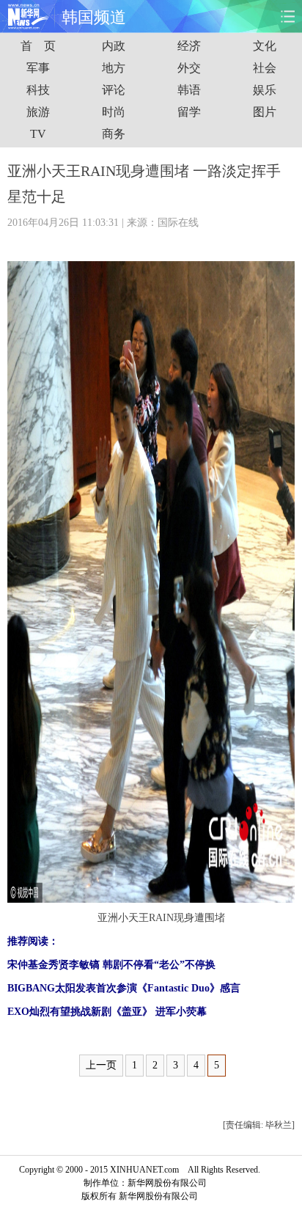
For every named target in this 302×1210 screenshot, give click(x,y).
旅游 (38, 112)
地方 (113, 68)
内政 (113, 46)
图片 (264, 112)
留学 (189, 112)
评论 (113, 90)
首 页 (38, 46)
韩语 (189, 90)
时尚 (113, 112)
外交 (189, 68)
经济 (189, 46)
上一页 (101, 1065)
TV (38, 134)
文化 (264, 46)
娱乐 (264, 90)
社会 (264, 68)
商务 (113, 134)
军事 (38, 68)
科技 (38, 90)
